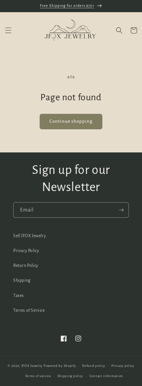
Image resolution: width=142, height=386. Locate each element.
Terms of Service (29, 310)
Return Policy (25, 265)
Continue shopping (71, 121)
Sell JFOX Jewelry (29, 236)
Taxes (18, 295)
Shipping (22, 280)
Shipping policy (70, 376)
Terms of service (38, 376)
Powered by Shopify (60, 366)
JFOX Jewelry (32, 366)
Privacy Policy (26, 250)
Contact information (106, 376)
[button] (8, 30)
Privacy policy (122, 366)
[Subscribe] (121, 210)
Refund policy (93, 366)
